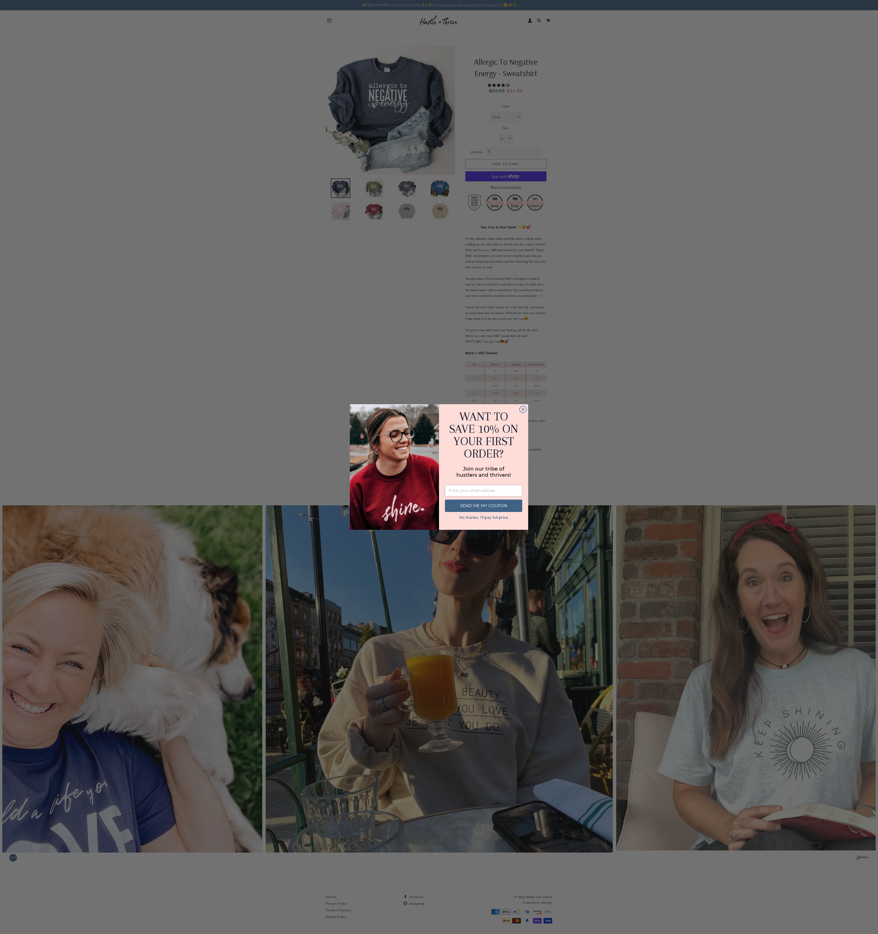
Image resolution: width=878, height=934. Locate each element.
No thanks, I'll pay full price (483, 517)
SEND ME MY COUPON (483, 505)
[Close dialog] (522, 409)
